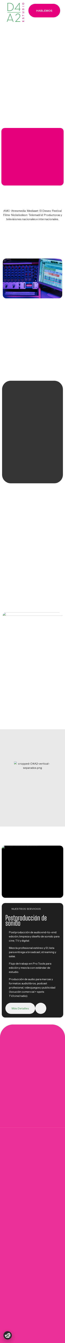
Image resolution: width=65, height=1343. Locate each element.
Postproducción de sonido (26, 920)
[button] (44, 10)
